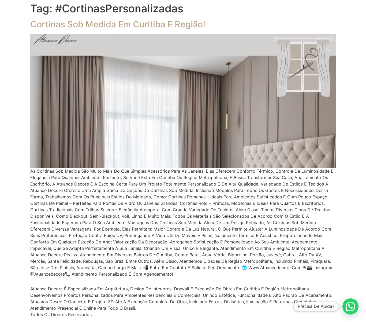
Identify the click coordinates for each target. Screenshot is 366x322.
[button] (350, 306)
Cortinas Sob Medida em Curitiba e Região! (117, 24)
